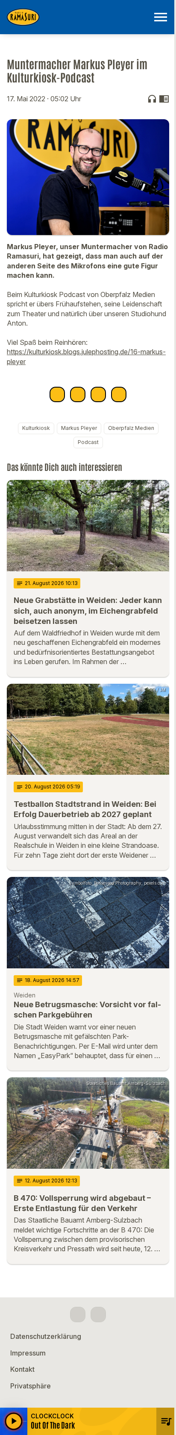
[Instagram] (98, 1314)
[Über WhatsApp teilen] (98, 394)
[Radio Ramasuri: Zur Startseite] (78, 17)
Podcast (88, 442)
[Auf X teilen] (78, 394)
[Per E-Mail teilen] (119, 394)
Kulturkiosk (36, 428)
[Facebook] (78, 1314)
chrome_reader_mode (164, 99)
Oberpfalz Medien (131, 428)
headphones (152, 99)
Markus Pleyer (79, 428)
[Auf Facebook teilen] (57, 394)
